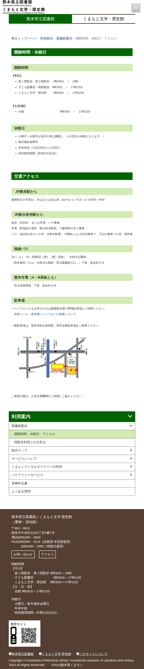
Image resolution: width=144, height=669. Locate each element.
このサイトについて (93, 654)
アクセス (47, 554)
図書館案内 (64, 38)
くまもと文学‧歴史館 (56, 654)
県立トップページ (24, 38)
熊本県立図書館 (40, 19)
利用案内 (46, 38)
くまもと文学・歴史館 (103, 19)
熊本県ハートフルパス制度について (53, 314)
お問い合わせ (23, 554)
